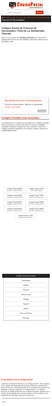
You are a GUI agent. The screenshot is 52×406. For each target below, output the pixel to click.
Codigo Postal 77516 (36, 196)
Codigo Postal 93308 (36, 203)
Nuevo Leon (26, 294)
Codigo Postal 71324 (25, 216)
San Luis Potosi (26, 313)
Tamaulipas (26, 280)
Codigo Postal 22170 (36, 189)
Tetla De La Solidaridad (36, 17)
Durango (26, 318)
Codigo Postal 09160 (14, 203)
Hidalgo (26, 299)
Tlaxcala (19, 17)
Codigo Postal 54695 (14, 189)
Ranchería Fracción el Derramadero (23, 100)
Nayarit (26, 304)
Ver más (42, 111)
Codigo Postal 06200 (14, 209)
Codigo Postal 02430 (14, 196)
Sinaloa (26, 285)
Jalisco (26, 308)
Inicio (3, 402)
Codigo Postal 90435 (12, 107)
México (9, 17)
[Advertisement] (26, 71)
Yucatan (26, 290)
